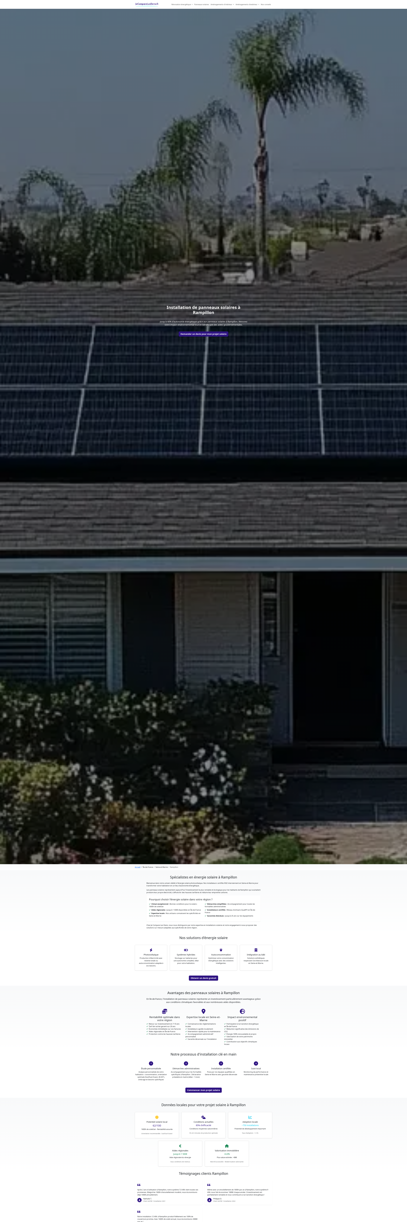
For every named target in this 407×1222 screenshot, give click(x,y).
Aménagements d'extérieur (247, 4)
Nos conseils (266, 4)
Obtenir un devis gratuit (203, 978)
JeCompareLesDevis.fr (146, 4)
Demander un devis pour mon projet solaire (203, 334)
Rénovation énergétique (181, 4)
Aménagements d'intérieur (222, 4)
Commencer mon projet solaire (203, 1090)
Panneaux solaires (201, 4)
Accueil (137, 867)
